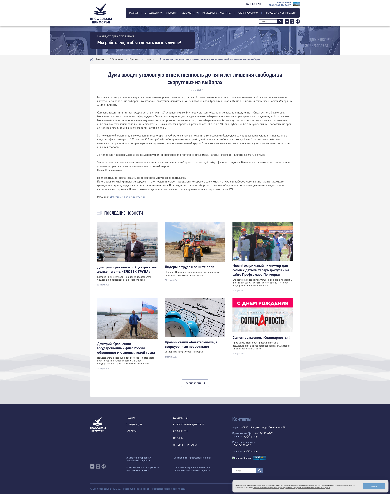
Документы (189, 12)
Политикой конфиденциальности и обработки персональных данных (307, 487)
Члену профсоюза (248, 12)
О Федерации (152, 12)
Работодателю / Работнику (216, 12)
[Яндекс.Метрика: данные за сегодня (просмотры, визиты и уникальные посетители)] (242, 458)
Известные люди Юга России (127, 197)
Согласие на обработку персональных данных (138, 459)
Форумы (178, 438)
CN (259, 3)
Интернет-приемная (185, 444)
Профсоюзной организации (280, 12)
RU (247, 3)
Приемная (134, 59)
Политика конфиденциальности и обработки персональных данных (192, 469)
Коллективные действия (188, 424)
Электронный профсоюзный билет (192, 457)
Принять (374, 486)
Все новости (193, 383)
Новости (171, 12)
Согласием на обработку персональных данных (268, 487)
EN (253, 3)
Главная (133, 12)
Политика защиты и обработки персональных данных (142, 469)
